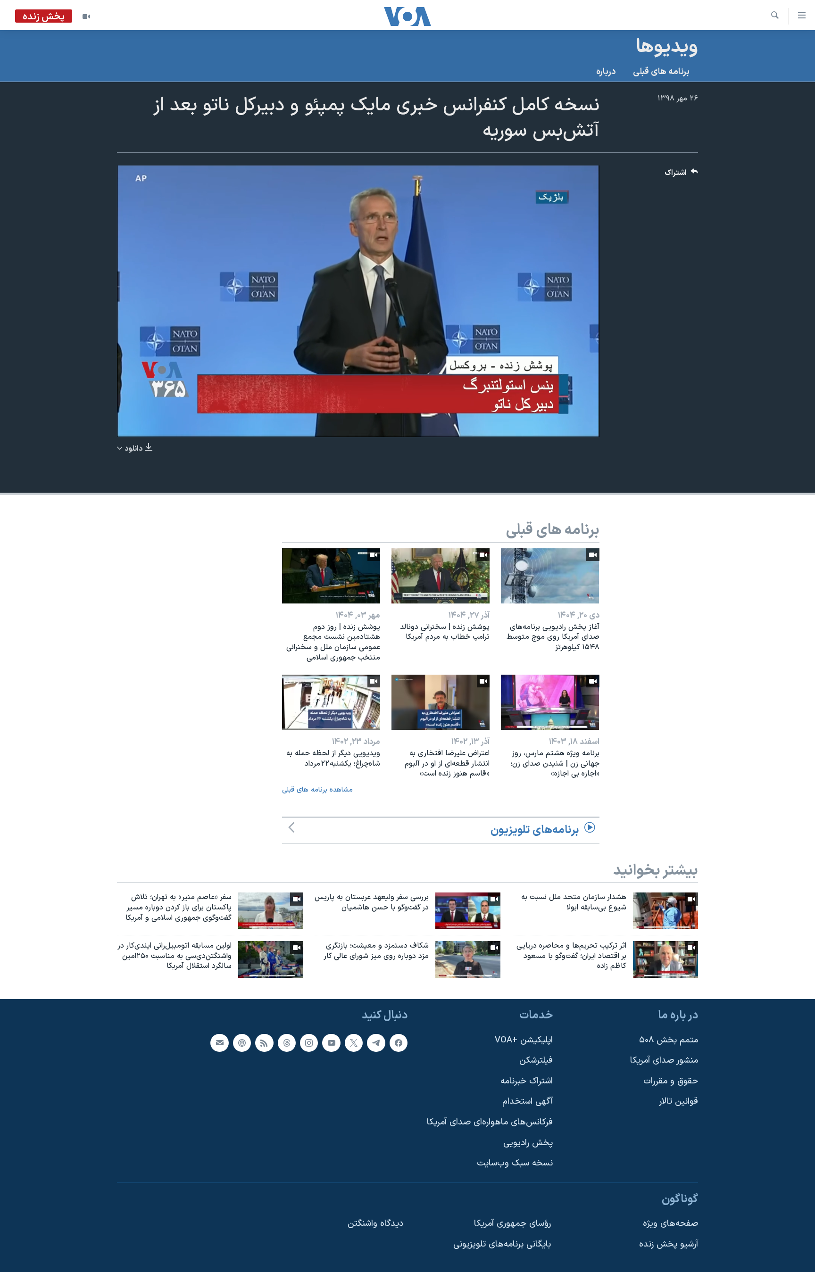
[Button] (682, 175)
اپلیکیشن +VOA (524, 1040)
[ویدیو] (86, 16)
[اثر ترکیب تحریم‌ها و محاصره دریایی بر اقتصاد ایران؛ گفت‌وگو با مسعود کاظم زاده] (665, 959)
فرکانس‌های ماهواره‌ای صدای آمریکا (490, 1122)
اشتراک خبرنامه (526, 1081)
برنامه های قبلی (661, 72)
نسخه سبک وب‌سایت (515, 1163)
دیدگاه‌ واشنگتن (375, 1224)
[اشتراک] (219, 1043)
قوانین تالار (678, 1102)
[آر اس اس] (264, 1043)
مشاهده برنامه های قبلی (317, 790)
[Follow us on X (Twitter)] (354, 1043)
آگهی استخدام (527, 1102)
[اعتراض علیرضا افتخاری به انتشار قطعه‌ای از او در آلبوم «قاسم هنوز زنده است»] (440, 702)
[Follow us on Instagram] (309, 1043)
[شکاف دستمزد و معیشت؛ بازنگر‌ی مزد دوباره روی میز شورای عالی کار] (467, 959)
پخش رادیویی (528, 1143)
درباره (606, 72)
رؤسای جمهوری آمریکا (512, 1224)
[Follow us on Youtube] (331, 1043)
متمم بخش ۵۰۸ (668, 1040)
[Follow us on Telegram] (376, 1043)
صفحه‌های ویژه (670, 1224)
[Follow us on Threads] (287, 1043)
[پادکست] (242, 1043)
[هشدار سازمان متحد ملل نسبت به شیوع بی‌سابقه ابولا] (665, 910)
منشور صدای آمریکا (664, 1061)
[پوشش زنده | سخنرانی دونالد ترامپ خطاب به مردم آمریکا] (440, 575)
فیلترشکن (536, 1061)
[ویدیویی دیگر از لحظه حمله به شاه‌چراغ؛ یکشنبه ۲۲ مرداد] (331, 702)
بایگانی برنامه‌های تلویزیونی (502, 1245)
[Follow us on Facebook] (399, 1043)
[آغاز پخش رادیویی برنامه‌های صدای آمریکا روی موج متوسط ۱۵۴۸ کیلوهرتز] (550, 575)
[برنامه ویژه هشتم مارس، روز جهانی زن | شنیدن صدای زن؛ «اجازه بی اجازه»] (550, 702)
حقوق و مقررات (670, 1081)
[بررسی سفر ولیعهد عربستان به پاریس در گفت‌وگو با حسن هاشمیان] (467, 910)
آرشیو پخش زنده (668, 1245)
